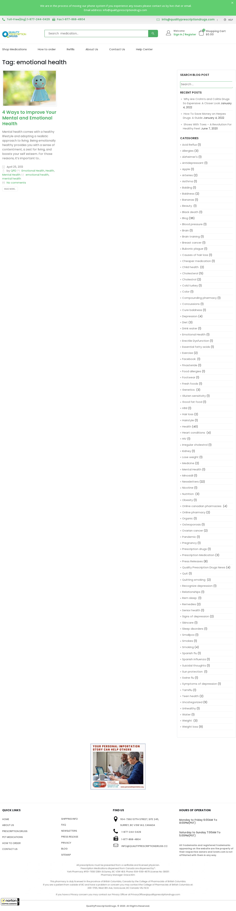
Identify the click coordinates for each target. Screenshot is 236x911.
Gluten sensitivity (194, 396)
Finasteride (189, 365)
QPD (13, 171)
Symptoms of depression (199, 684)
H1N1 (184, 408)
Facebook (189, 359)
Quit (185, 573)
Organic (187, 518)
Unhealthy (189, 708)
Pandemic (189, 537)
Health (50, 171)
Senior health (191, 610)
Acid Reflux (189, 145)
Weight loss (190, 727)
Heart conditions (194, 433)
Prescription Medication (198, 555)
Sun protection (192, 671)
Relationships (191, 592)
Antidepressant (193, 163)
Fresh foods (190, 384)
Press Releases (192, 561)
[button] (10, 901)
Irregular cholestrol (195, 445)
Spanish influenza (194, 659)
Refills (70, 49)
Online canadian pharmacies (202, 506)
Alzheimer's (190, 157)
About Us (92, 49)
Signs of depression (195, 616)
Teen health (190, 696)
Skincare (188, 623)
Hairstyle (188, 420)
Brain (185, 230)
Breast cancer (192, 243)
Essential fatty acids (196, 347)
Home (5, 819)
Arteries (187, 175)
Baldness (188, 194)
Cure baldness (192, 310)
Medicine (188, 463)
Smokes (187, 641)
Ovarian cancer (192, 530)
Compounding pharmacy (199, 298)
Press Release (69, 836)
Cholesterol (190, 273)
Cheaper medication (196, 261)
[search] (153, 33)
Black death (190, 212)
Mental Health (11, 175)
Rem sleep (189, 598)
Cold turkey (190, 285)
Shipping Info (69, 819)
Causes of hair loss (195, 255)
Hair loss (187, 414)
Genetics (188, 390)
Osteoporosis (191, 524)
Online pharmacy (193, 512)
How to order (47, 49)
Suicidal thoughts (194, 665)
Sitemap (66, 855)
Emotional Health (33, 171)
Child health (190, 267)
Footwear (188, 377)
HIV (184, 439)
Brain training (191, 236)
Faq (63, 824)
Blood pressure (192, 224)
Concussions (191, 304)
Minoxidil (187, 475)
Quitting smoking (194, 580)
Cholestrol (189, 279)
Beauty (187, 206)
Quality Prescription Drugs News (203, 567)
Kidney (186, 451)
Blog (185, 218)
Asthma (187, 181)
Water (186, 714)
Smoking (188, 647)
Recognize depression (197, 586)
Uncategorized (192, 702)
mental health (11, 178)
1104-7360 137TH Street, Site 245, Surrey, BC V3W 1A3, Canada (139, 822)
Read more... (10, 189)
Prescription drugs (194, 549)
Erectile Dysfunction (195, 341)
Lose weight (190, 457)
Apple (186, 169)
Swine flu (188, 678)
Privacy (66, 843)
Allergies (188, 151)
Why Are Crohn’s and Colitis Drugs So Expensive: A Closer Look (206, 101)
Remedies (189, 604)
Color (186, 291)
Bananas (188, 200)
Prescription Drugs (14, 831)
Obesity (187, 500)
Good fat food (192, 402)
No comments (16, 182)
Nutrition (188, 494)
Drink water (189, 328)
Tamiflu (187, 690)
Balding (187, 187)
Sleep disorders (192, 629)
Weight (187, 720)
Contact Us (117, 49)
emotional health (37, 175)
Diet (185, 322)
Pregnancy (189, 543)
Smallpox (188, 635)
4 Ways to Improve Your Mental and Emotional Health (29, 118)
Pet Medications (12, 837)
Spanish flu (189, 653)
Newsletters (190, 481)
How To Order (11, 843)
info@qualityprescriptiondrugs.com (188, 19)
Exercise (187, 353)
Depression (189, 316)
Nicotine (187, 488)
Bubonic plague (192, 249)
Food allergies (191, 371)
